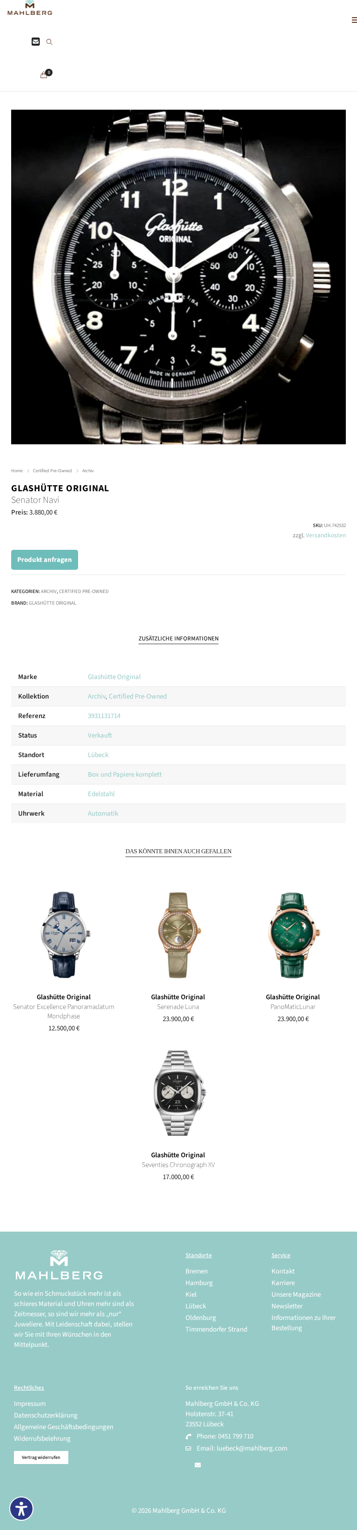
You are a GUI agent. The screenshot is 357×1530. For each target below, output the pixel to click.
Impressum (30, 1404)
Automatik (103, 813)
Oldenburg (200, 1318)
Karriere (283, 1283)
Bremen (196, 1271)
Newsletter (287, 1306)
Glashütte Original (60, 488)
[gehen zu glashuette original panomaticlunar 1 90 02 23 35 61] (293, 935)
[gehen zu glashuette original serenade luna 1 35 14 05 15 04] (178, 935)
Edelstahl (101, 794)
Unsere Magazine (296, 1294)
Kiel (191, 1294)
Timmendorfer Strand (216, 1329)
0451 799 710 (235, 1436)
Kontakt (283, 1271)
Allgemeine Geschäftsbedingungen (63, 1427)
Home (17, 471)
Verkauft (100, 735)
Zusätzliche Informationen (178, 638)
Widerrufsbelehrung (42, 1439)
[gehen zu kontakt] (35, 42)
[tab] (178, 638)
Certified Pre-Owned (52, 471)
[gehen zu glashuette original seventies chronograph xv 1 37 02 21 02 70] (178, 1093)
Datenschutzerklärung (46, 1415)
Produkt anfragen (44, 560)
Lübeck (98, 755)
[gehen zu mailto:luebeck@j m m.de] (197, 1465)
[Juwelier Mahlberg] (30, 10)
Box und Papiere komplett (125, 774)
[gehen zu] (49, 43)
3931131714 (104, 716)
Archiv (88, 471)
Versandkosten (326, 535)
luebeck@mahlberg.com (252, 1448)
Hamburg (199, 1283)
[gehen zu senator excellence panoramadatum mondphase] (64, 935)
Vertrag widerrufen (41, 1457)
